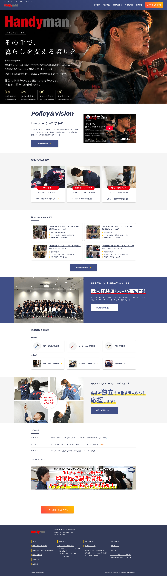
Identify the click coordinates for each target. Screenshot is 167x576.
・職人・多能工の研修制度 (92, 555)
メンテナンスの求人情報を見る (83, 199)
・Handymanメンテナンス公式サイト (121, 557)
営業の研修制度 (124, 346)
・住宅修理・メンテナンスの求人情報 (68, 548)
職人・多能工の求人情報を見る (48, 199)
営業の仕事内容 (124, 363)
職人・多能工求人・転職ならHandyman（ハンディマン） (11, 5)
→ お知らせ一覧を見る (38, 459)
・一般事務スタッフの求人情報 (66, 553)
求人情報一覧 (63, 541)
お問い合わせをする (154, 5)
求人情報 (97, 5)
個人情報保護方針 (40, 572)
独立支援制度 (117, 5)
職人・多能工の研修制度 (52, 346)
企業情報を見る (44, 143)
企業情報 (139, 5)
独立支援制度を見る (104, 410)
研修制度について (90, 546)
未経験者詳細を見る (104, 308)
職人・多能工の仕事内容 (52, 363)
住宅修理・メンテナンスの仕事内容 (43, 550)
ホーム (34, 541)
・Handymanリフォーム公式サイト (120, 555)
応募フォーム (115, 546)
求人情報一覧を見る (83, 267)
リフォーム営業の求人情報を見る (119, 199)
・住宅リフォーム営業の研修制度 (94, 550)
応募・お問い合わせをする (57, 510)
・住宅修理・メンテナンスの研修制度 (95, 553)
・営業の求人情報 (62, 551)
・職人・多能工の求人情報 (65, 546)
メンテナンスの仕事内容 (88, 363)
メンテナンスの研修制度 (88, 346)
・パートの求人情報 (63, 556)
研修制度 (106, 5)
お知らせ (33, 572)
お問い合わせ (115, 541)
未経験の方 (129, 5)
